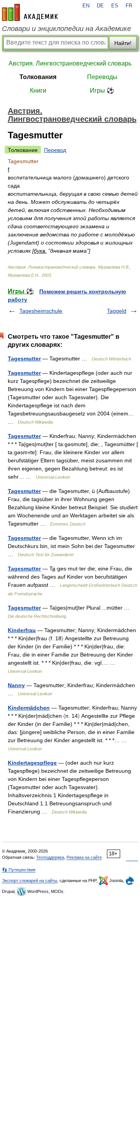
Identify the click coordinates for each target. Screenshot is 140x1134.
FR (129, 6)
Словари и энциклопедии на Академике (66, 29)
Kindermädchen (29, 708)
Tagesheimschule (40, 311)
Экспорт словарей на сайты (29, 880)
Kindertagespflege (32, 763)
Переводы (102, 77)
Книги (38, 90)
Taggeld (116, 311)
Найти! (122, 43)
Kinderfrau (22, 630)
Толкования (37, 77)
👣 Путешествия (18, 869)
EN (85, 6)
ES (114, 6)
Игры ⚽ (102, 90)
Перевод (55, 150)
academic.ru (30, 12)
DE (100, 6)
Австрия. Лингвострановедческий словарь (70, 63)
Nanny (16, 685)
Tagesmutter (24, 358)
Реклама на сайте (84, 857)
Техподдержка (50, 857)
